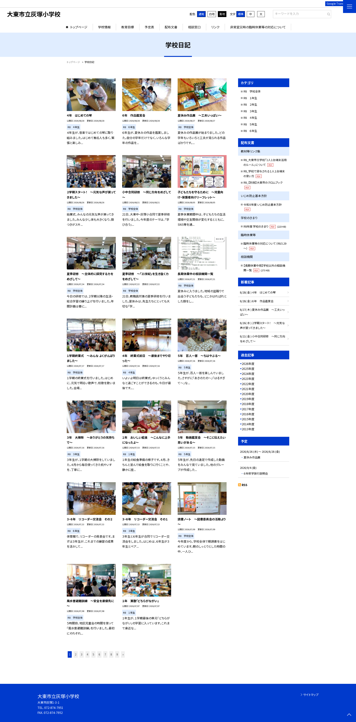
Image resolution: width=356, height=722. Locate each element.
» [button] (123, 654)
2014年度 (248, 424)
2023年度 (248, 378)
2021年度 (248, 389)
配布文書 (171, 27)
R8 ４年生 (250, 118)
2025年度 (248, 368)
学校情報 (104, 27)
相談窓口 (194, 27)
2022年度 (248, 384)
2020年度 (248, 394)
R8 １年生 (250, 98)
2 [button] (75, 654)
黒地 (222, 14)
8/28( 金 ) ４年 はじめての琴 (258, 292)
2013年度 (248, 429)
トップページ (78, 27)
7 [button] (105, 654)
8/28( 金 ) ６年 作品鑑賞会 (256, 301)
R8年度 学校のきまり (264, 226)
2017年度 (248, 409)
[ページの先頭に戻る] (349, 715)
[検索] (328, 13)
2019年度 (248, 399)
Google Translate (337, 3)
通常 (201, 14)
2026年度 (248, 363)
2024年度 (248, 373)
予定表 (149, 27)
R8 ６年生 (250, 131)
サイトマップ (311, 694)
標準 (240, 14)
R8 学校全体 (252, 91)
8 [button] (111, 654)
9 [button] (117, 654)
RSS (244, 485)
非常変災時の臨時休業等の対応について (258, 27)
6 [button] (99, 654)
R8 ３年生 (250, 111)
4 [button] (87, 654)
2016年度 (248, 414)
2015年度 (248, 419)
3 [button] (81, 654)
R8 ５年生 (250, 124)
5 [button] (93, 654)
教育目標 (127, 27)
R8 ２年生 (250, 104)
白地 (212, 14)
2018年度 (248, 404)
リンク (215, 27)
